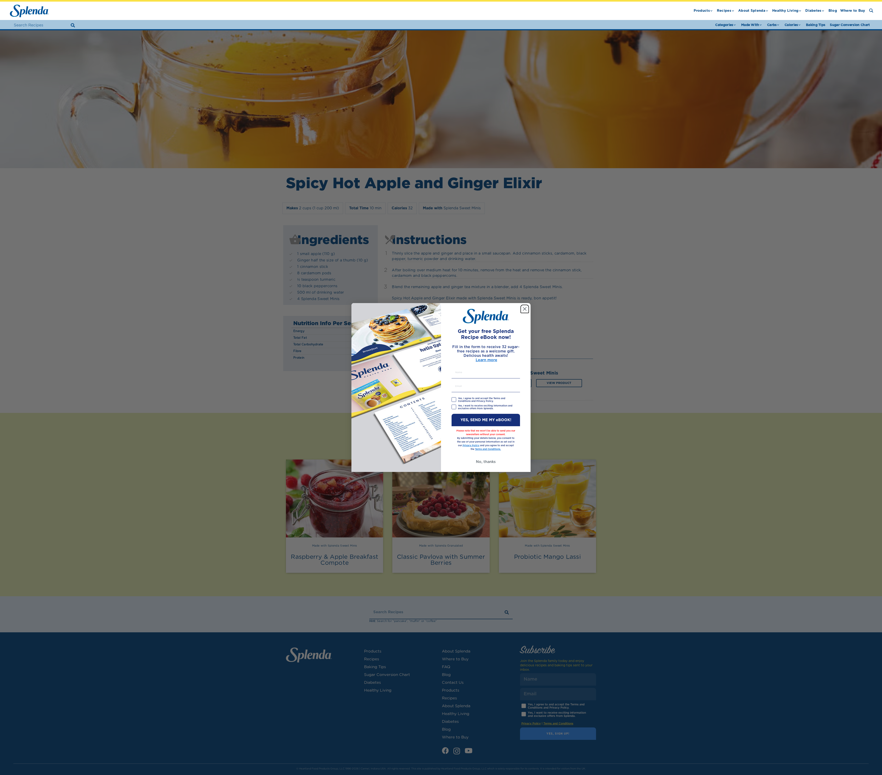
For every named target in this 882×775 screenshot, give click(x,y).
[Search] (73, 25)
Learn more (486, 360)
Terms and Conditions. (488, 449)
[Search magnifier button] (871, 10)
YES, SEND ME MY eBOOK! (486, 420)
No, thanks (486, 462)
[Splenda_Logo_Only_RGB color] (29, 11)
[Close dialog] (525, 309)
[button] (711, 11)
